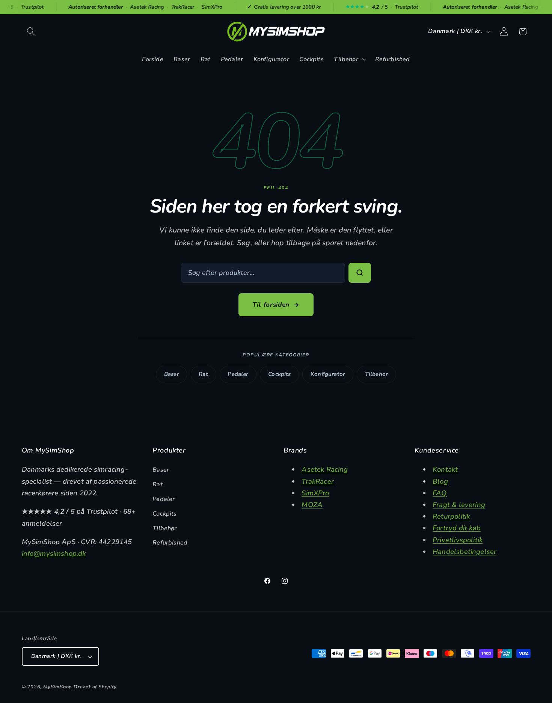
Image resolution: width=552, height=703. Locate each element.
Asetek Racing (325, 469)
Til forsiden (271, 304)
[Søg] (359, 273)
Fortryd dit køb (457, 528)
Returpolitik (451, 516)
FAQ (440, 493)
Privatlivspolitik (458, 540)
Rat (203, 374)
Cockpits (279, 374)
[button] (31, 31)
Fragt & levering (459, 504)
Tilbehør (376, 374)
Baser (171, 374)
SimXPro (315, 493)
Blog (440, 481)
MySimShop (57, 686)
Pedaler (238, 374)
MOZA (312, 504)
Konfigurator (328, 374)
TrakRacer (318, 481)
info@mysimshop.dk (54, 553)
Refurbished (169, 543)
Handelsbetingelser (464, 551)
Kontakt (445, 469)
